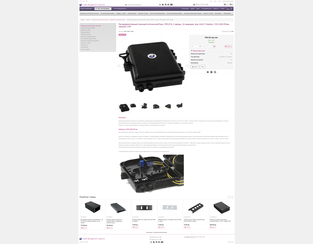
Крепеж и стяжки (208, 13)
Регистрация (230, 1)
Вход (224, 1)
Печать (195, 66)
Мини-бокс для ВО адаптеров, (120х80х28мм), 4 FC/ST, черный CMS (194, 220)
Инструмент (218, 13)
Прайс (198, 8)
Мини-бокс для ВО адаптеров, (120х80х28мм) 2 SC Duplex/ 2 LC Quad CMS (221, 221)
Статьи (222, 8)
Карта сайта (231, 242)
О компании (185, 8)
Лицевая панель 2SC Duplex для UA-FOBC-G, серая (144, 220)
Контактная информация (134, 5)
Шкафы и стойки (121, 13)
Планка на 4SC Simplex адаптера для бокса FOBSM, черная (169, 220)
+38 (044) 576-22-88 (155, 237)
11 (161, 232)
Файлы (192, 8)
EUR (211, 1)
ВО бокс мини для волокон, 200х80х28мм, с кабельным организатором (89, 221)
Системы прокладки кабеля (174, 13)
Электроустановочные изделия (192, 13)
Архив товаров (85, 49)
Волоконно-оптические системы (89, 13)
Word (202, 66)
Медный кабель (132, 13)
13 (164, 232)
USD (219, 1)
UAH (215, 1)
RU (83, 1)
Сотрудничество (206, 8)
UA (80, 1)
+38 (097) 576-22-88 (155, 240)
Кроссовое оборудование (157, 13)
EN (86, 1)
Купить (228, 46)
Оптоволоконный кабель (108, 13)
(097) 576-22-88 (202, 4)
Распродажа (227, 13)
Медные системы (143, 13)
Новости (215, 8)
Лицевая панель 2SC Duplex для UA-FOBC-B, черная (119, 220)
